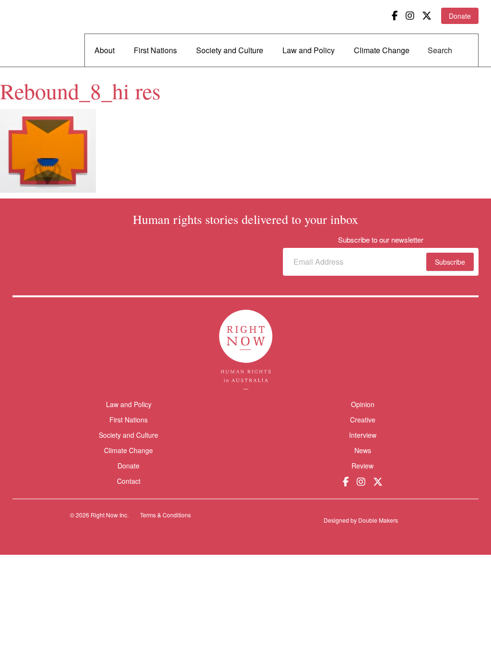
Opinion (362, 404)
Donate (460, 16)
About (104, 50)
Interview (362, 435)
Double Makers (378, 520)
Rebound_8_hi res (80, 90)
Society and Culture (229, 50)
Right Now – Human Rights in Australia (49, 33)
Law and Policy (308, 50)
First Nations (155, 50)
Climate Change (381, 50)
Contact (128, 481)
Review (362, 465)
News (362, 450)
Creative (362, 419)
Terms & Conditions (165, 515)
